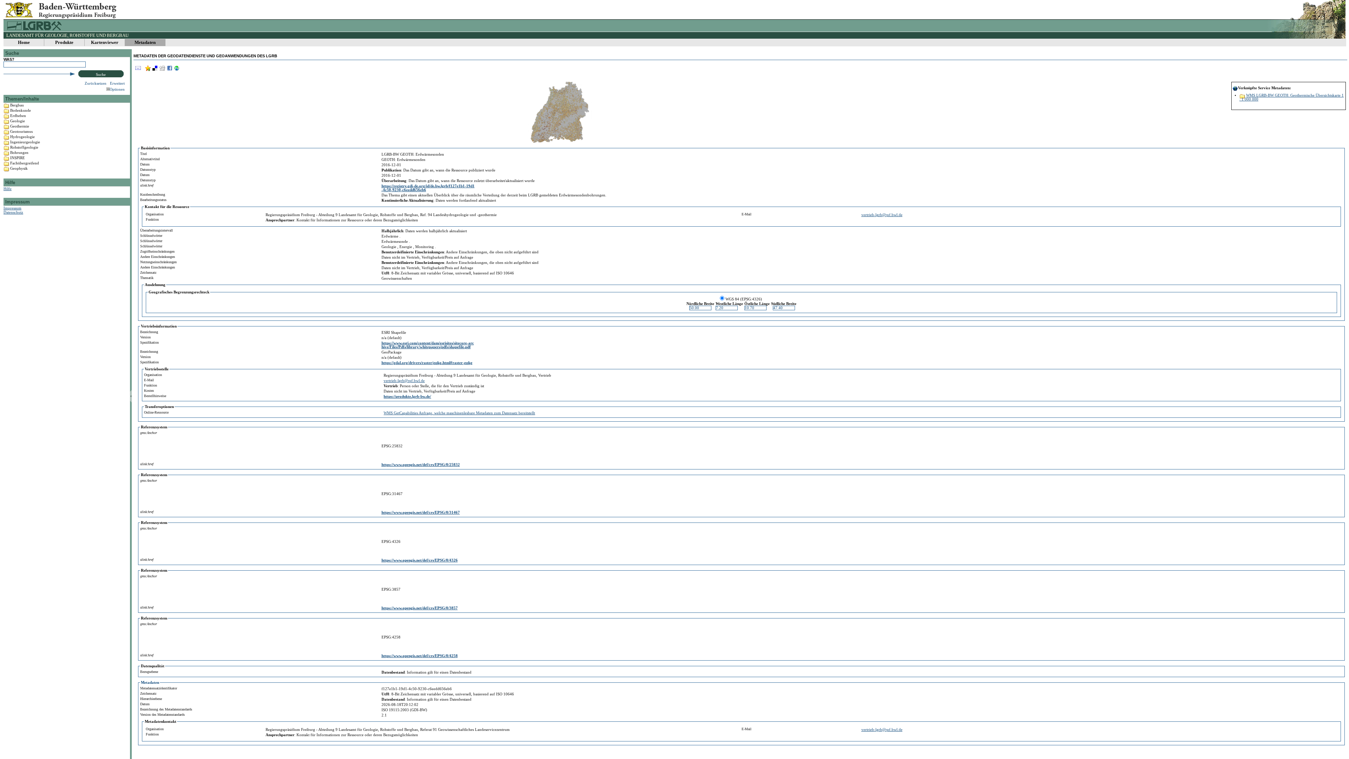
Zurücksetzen (95, 83)
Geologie (17, 121)
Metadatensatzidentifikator (158, 688)
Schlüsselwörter (151, 236)
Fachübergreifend (24, 163)
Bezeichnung (149, 332)
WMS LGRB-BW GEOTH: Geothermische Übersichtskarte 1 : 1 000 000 (1291, 97)
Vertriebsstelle (157, 369)
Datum (145, 164)
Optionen (117, 89)
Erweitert (117, 83)
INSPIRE (17, 158)
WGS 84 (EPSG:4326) (743, 299)
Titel (143, 154)
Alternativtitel (150, 159)
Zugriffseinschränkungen (157, 251)
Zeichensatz (148, 272)
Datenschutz (13, 212)
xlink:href (147, 185)
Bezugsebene (149, 672)
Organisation (155, 214)
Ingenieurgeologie (25, 142)
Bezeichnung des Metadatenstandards (166, 709)
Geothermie (19, 126)
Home (24, 42)
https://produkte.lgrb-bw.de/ (407, 396)
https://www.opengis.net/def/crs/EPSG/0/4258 (420, 656)
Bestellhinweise (155, 396)
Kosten (149, 391)
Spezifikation (149, 342)
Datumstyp (148, 169)
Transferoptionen (159, 407)
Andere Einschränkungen (157, 257)
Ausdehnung (155, 285)
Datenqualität (152, 666)
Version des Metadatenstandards (162, 714)
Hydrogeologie (22, 137)
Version (145, 337)
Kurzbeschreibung (152, 194)
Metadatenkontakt (160, 722)
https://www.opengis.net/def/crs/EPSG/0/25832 (421, 465)
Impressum (12, 208)
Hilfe (8, 189)
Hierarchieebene (151, 699)
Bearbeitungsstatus (153, 200)
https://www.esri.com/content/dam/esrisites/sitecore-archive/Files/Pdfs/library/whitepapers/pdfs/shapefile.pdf (428, 345)
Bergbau (17, 105)
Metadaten (145, 42)
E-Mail (746, 214)
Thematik (147, 278)
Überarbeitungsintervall (156, 230)
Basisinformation (155, 148)
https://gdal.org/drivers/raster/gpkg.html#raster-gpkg (427, 363)
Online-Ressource (156, 412)
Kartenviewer (104, 42)
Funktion (152, 219)
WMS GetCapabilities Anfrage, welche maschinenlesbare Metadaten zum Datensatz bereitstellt (459, 413)
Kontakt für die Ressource (167, 207)
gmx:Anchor (148, 433)
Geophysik (19, 168)
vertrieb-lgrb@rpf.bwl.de (881, 215)
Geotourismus (21, 131)
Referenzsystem (154, 427)
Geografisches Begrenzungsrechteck (179, 292)
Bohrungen (19, 152)
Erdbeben (18, 115)
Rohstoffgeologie (24, 147)
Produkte (64, 42)
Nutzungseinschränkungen (158, 262)
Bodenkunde (20, 110)
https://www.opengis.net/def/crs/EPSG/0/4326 (420, 560)
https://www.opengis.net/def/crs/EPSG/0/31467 (421, 512)
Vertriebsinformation (159, 326)
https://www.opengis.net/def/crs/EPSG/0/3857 (420, 608)
